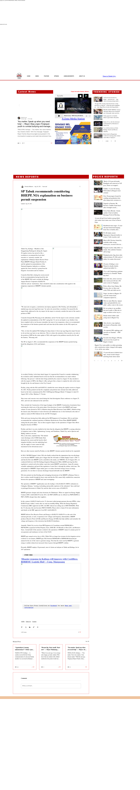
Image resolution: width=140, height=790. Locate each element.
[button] (73, 133)
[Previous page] (102, 141)
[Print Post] (37, 627)
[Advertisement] (48, 12)
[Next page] (111, 141)
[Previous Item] (19, 105)
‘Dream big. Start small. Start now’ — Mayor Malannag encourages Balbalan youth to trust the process (50, 648)
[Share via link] (33, 627)
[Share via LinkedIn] (29, 627)
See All (87, 641)
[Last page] (115, 141)
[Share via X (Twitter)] (25, 627)
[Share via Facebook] (22, 627)
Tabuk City (28, 621)
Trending (34, 621)
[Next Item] (50, 105)
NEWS (22, 621)
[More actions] (80, 186)
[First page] (98, 141)
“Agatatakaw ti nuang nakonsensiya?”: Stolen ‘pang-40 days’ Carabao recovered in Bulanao (24, 648)
